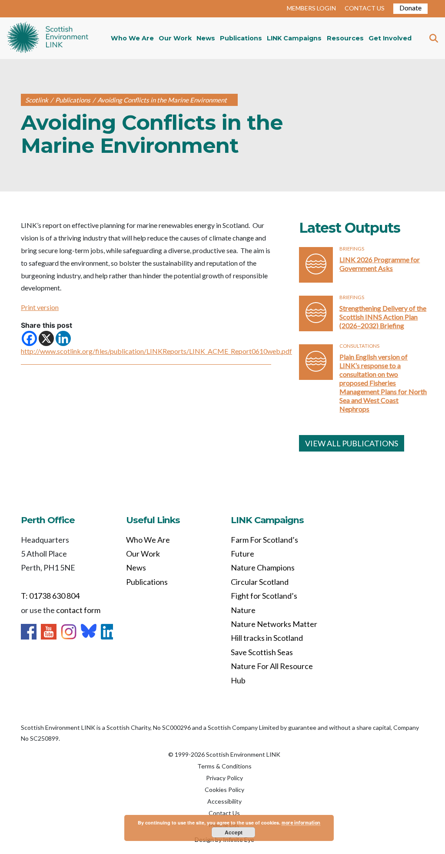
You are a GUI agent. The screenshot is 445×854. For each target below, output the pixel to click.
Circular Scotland (260, 582)
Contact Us (224, 813)
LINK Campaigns (294, 38)
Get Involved (390, 38)
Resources (345, 38)
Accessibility (224, 801)
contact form (78, 610)
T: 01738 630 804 (50, 595)
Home (47, 38)
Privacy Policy (224, 777)
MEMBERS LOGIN (311, 8)
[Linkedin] (63, 338)
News (205, 38)
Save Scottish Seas (262, 652)
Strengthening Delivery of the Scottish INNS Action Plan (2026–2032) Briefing (382, 317)
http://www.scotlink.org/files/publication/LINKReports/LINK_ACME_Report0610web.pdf (156, 351)
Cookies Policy (224, 789)
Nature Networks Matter (274, 624)
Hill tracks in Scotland (267, 638)
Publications (241, 38)
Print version (40, 307)
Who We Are (132, 38)
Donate (410, 7)
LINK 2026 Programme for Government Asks (379, 263)
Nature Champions (263, 567)
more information (301, 822)
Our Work (175, 38)
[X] (46, 338)
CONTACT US (365, 8)
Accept (233, 832)
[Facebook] (29, 338)
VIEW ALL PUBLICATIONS (351, 443)
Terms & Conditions (224, 766)
